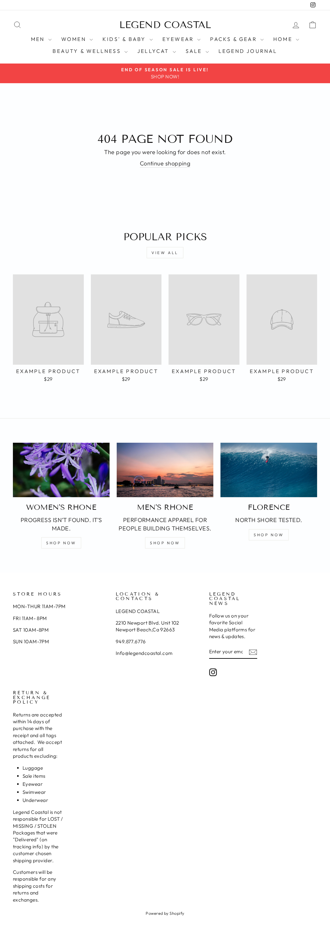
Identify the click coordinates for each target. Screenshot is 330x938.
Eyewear (179, 39)
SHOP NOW (61, 542)
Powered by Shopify (165, 913)
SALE (195, 51)
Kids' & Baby (125, 39)
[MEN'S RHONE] (165, 470)
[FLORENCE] (268, 470)
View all (165, 252)
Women (74, 39)
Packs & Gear (234, 39)
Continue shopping (165, 163)
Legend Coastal (165, 25)
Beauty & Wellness (88, 51)
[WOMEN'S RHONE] (61, 470)
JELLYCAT (154, 51)
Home (283, 39)
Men (39, 39)
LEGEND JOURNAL (247, 51)
